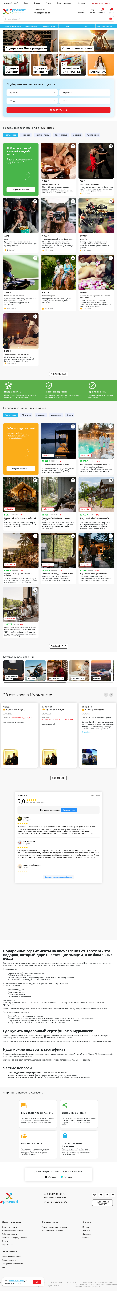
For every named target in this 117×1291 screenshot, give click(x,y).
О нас (26, 3)
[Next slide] (111, 671)
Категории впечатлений (18, 656)
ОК (37, 1282)
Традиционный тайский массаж (16, 354)
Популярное (10, 135)
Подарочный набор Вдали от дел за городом (56, 519)
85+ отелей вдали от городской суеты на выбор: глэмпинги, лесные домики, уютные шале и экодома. (58, 471)
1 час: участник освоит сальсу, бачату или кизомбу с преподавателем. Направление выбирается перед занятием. (96, 189)
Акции (48, 3)
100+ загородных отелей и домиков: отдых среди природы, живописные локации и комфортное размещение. (56, 579)
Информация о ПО (9, 1245)
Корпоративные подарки (100, 3)
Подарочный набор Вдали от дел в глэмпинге (55, 465)
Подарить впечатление (12, 26)
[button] (106, 695)
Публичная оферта (9, 1234)
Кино (6, 239)
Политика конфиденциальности (14, 1238)
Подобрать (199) (58, 110)
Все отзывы (58, 778)
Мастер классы (42, 135)
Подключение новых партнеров (54, 1227)
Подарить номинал (20, 190)
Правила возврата (9, 1260)
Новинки (26, 135)
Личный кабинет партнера (52, 1231)
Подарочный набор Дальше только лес (57, 573)
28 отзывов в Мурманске (27, 694)
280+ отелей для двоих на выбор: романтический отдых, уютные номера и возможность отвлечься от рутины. (95, 579)
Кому (67, 26)
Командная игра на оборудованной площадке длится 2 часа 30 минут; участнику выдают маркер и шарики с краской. (94, 245)
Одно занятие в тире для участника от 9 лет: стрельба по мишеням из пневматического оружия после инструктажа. (20, 302)
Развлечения (92, 135)
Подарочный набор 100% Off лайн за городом (18, 574)
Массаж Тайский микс (50, 184)
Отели (70, 415)
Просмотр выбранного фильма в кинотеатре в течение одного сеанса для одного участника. (20, 244)
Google (25, 397)
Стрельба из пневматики (14, 296)
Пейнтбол (83, 239)
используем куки (16, 1280)
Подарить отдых (31, 26)
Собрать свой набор (20, 469)
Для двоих (56, 415)
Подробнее (86, 732)
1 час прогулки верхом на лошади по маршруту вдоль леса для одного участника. (56, 301)
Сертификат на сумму (104, 26)
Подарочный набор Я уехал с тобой (93, 573)
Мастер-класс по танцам (89, 184)
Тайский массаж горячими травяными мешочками (95, 296)
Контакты (81, 3)
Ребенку (85, 1238)
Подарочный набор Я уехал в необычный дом (20, 519)
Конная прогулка (48, 296)
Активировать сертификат (12, 1231)
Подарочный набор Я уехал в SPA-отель (95, 464)
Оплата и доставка (64, 3)
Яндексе (7, 397)
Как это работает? (10, 3)
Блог (3, 1267)
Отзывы (37, 3)
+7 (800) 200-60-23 (42, 13)
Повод (86, 26)
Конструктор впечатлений (12, 1264)
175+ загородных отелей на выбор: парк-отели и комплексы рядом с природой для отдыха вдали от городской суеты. (20, 580)
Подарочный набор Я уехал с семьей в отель (94, 519)
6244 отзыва (9, 395)
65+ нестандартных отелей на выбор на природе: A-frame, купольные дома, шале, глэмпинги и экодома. (20, 524)
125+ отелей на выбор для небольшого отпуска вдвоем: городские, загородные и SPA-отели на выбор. (20, 634)
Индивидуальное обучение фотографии (57, 239)
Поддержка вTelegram (102, 1203)
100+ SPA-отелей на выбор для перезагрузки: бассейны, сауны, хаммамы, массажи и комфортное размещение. (96, 469)
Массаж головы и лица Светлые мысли (57, 720)
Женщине (40, 415)
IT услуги (5, 1241)
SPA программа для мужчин (22, 718)
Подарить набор (49, 26)
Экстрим (77, 135)
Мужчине (26, 415)
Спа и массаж (61, 135)
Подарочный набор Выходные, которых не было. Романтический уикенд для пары (20, 628)
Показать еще (58, 374)
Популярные (10, 415)
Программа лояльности (11, 1257)
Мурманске (47, 128)
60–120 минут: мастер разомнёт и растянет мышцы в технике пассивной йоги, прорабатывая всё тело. (19, 359)
